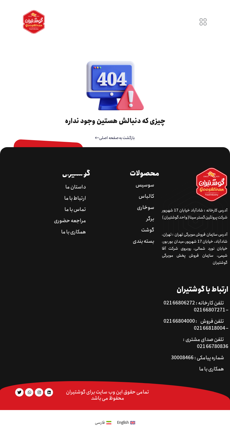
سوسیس (144, 185)
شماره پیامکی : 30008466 (197, 357)
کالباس (146, 196)
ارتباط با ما (75, 198)
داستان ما (75, 187)
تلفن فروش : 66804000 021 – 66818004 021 (196, 325)
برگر (150, 218)
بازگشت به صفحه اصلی (117, 138)
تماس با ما (75, 209)
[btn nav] (203, 22)
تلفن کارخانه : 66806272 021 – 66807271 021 (196, 307)
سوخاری (145, 207)
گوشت (147, 230)
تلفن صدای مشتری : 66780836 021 (205, 343)
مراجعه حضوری (70, 220)
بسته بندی (143, 241)
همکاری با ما (73, 232)
